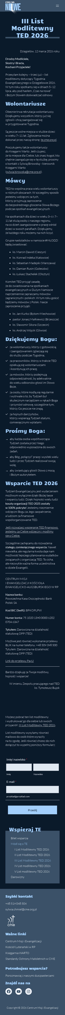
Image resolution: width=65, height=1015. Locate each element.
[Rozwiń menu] (57, 6)
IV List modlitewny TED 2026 (32, 866)
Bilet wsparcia (19, 838)
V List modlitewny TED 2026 (32, 871)
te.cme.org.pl (49, 140)
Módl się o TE (19, 844)
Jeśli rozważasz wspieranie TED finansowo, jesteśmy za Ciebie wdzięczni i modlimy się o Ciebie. (31, 531)
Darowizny (17, 877)
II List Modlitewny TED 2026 (32, 855)
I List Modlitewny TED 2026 (31, 849)
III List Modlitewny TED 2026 (32, 860)
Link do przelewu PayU (19, 661)
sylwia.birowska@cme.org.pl (23, 172)
